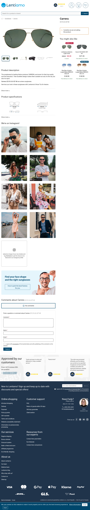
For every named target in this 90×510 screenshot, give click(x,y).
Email (5, 337)
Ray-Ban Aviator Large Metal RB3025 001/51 (81, 72)
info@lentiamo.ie (69, 409)
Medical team (5, 467)
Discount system (6, 442)
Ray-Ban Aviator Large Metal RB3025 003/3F (66, 72)
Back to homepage (6, 500)
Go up (13, 500)
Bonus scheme (5, 439)
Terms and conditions (7, 419)
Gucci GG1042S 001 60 (81, 52)
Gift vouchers (5, 416)
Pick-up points (5, 413)
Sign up (86, 386)
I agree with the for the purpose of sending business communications (72, 390)
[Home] (2, 18)
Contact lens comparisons (34, 445)
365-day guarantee (32, 409)
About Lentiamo (6, 461)
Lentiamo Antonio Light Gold (66, 52)
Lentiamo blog (5, 470)
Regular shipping (6, 436)
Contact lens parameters (34, 439)
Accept (85, 504)
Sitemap (3, 479)
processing (16, 344)
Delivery (3, 406)
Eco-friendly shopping (7, 452)
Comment (6, 317)
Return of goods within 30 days (36, 406)
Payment (4, 409)
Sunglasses (8, 18)
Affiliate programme (7, 449)
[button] (6, 58)
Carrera (15, 18)
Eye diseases (30, 442)
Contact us (4, 476)
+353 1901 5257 (69, 407)
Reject (5, 507)
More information (75, 504)
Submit (7, 349)
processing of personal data (72, 389)
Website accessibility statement (10, 422)
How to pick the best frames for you (17, 287)
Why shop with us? (7, 473)
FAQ (28, 403)
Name (5, 330)
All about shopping (7, 403)
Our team (4, 464)
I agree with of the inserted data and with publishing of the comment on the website (28, 345)
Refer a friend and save (8, 446)
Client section (31, 413)
